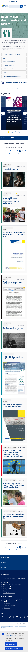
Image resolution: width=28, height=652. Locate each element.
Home (2, 10)
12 (22, 150)
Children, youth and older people (11, 54)
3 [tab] (15, 132)
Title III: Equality (5, 87)
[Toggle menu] (25, 6)
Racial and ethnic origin (9, 65)
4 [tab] (19, 132)
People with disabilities (9, 61)
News (4, 591)
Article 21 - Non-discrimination (16, 88)
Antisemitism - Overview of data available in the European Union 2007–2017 (14, 234)
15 (11, 153)
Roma (4, 72)
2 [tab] (12, 132)
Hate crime (5, 58)
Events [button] (4, 567)
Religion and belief (8, 69)
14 (9, 153)
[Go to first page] (3, 151)
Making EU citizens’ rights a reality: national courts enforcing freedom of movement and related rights (13, 453)
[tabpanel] (14, 113)
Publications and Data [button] (8, 138)
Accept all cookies (11, 644)
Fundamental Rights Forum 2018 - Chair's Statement (12, 283)
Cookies (16, 626)
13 (25, 150)
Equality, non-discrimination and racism (13, 10)
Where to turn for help (8, 587)
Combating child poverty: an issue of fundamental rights (13, 329)
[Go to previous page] (5, 151)
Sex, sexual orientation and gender (12, 76)
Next (25, 113)
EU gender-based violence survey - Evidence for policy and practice (14, 118)
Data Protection (22, 626)
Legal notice (10, 626)
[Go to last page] (19, 153)
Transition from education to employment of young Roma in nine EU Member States (13, 485)
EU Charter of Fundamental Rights (16, 82)
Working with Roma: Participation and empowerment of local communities (11, 201)
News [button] (4, 562)
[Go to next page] (16, 153)
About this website (4, 626)
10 (17, 150)
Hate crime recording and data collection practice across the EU (13, 516)
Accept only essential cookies (14, 648)
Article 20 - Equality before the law (17, 87)
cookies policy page (11, 635)
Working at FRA (7, 589)
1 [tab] (8, 132)
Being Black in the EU (10, 169)
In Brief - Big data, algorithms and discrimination (13, 358)
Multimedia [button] (6, 557)
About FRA (5, 582)
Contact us (7, 608)
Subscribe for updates (9, 593)
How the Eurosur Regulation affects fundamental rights (13, 405)
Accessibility (3, 627)
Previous (3, 113)
